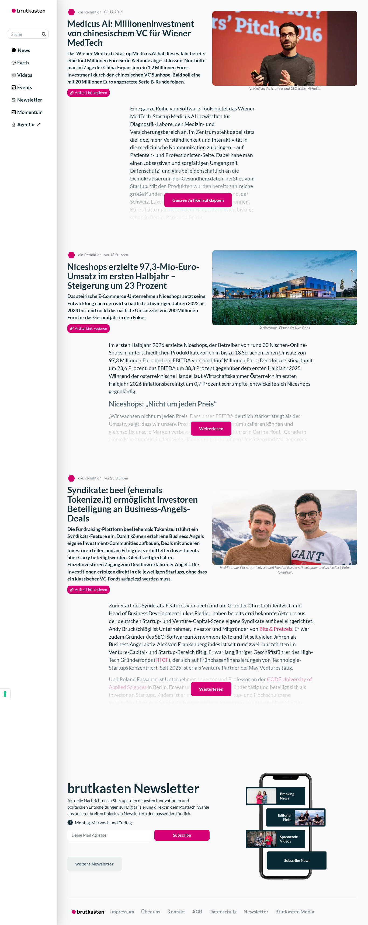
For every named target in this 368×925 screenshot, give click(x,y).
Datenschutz (223, 911)
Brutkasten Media (294, 911)
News (23, 50)
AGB (197, 911)
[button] (88, 93)
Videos (24, 75)
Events (24, 87)
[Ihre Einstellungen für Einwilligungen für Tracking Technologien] (5, 694)
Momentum (29, 112)
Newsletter (29, 100)
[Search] (43, 34)
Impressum (122, 911)
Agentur (25, 124)
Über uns (150, 911)
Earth (22, 62)
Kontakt (176, 911)
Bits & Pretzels (275, 629)
